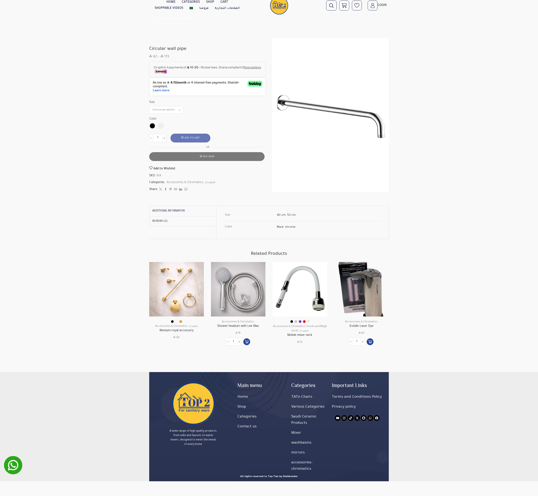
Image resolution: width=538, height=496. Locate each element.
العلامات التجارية (227, 8)
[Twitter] (160, 190)
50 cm (291, 215)
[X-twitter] (357, 418)
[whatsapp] (185, 190)
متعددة (210, 182)
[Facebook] (165, 190)
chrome (290, 227)
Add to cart (192, 138)
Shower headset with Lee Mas (238, 326)
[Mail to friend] (175, 190)
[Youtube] (337, 418)
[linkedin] (180, 190)
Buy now (208, 157)
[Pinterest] (170, 190)
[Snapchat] (364, 418)
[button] (247, 342)
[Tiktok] (350, 418)
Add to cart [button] (257, 298)
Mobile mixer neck (299, 335)
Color (153, 119)
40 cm (281, 215)
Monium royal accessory (177, 330)
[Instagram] (344, 418)
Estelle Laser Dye (361, 326)
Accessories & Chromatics (176, 18)
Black (280, 227)
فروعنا (203, 8)
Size (152, 102)
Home (153, 18)
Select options (195, 298)
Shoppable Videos (169, 8)
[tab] (168, 211)
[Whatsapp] (370, 418)
